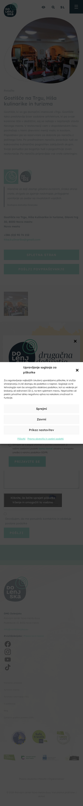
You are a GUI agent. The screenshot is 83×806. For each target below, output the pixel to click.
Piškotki (21, 438)
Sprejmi (41, 409)
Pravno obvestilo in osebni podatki (45, 438)
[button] (77, 370)
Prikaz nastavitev (41, 430)
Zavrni (41, 419)
